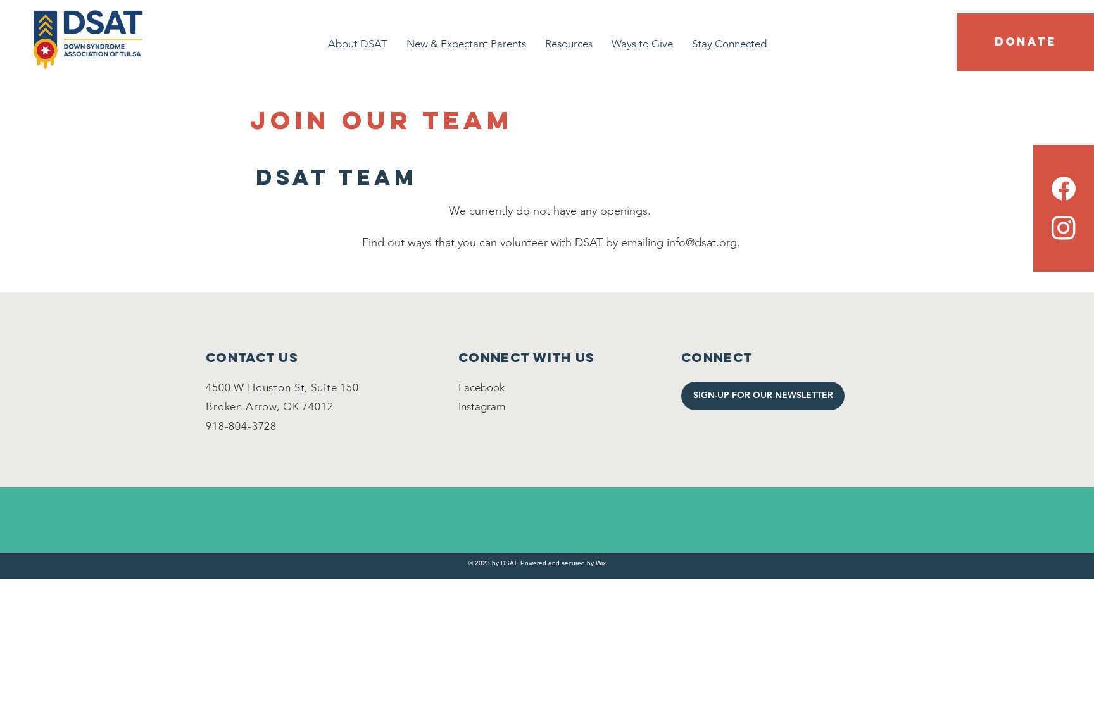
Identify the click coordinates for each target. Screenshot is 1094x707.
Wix (601, 563)
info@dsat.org (702, 242)
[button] (1025, 42)
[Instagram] (1063, 227)
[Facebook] (1063, 188)
